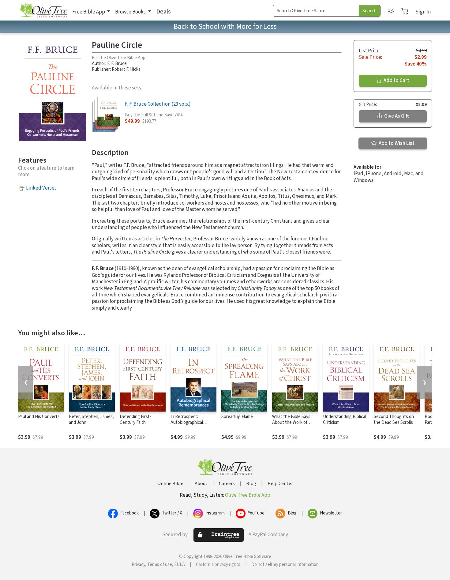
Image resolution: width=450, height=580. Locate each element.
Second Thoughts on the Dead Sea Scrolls (394, 419)
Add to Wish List (396, 143)
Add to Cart (396, 80)
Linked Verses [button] (41, 188)
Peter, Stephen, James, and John (91, 419)
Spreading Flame (237, 416)
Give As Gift (396, 116)
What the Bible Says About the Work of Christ (291, 422)
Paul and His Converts (39, 416)
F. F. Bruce (117, 63)
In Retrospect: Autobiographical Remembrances (187, 422)
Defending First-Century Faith (135, 419)
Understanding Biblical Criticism (344, 419)
